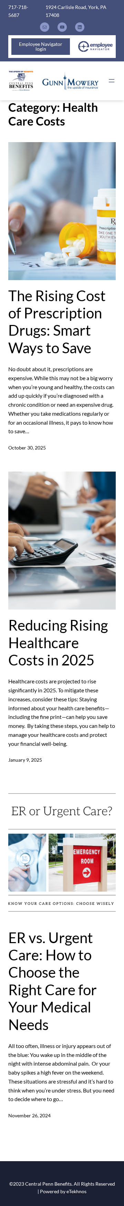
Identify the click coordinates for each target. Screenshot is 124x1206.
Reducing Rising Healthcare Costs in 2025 (58, 642)
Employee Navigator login (40, 46)
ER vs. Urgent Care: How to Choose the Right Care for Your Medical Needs (52, 981)
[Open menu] (111, 81)
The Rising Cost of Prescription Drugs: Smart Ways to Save (57, 321)
